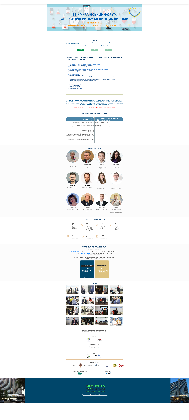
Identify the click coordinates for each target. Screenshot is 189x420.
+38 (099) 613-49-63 (75, 251)
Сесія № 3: (108, 49)
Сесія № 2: (94, 49)
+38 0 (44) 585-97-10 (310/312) (85, 253)
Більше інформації (95, 394)
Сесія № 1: (80, 49)
